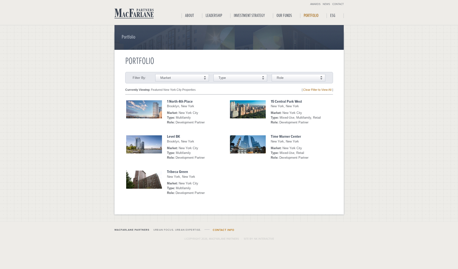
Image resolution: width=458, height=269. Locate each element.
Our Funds (284, 15)
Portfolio (311, 15)
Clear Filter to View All (317, 89)
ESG (332, 15)
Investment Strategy (249, 15)
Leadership (214, 15)
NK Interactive (264, 238)
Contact (338, 4)
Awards (315, 4)
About (189, 15)
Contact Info (223, 230)
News (326, 4)
